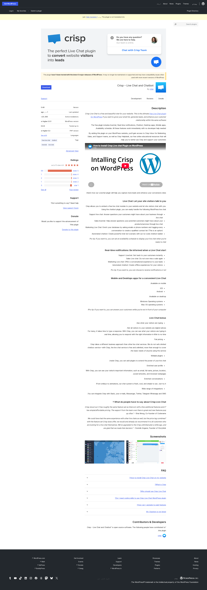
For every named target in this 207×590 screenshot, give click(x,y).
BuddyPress (39, 568)
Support (44, 98)
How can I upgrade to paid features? (151, 505)
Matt (42, 562)
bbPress (41, 565)
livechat (44, 145)
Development (136, 98)
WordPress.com (38, 558)
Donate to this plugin (70, 229)
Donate (79, 565)
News (196, 562)
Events (80, 562)
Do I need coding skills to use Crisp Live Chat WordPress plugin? (140, 498)
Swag (80, 568)
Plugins (157, 565)
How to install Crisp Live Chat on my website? (147, 478)
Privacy (195, 568)
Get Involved (78, 558)
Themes (157, 562)
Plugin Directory (192, 11)
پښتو (176, 578)
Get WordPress (10, 4)
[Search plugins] (175, 24)
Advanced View (72, 151)
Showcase (156, 558)
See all (43, 190)
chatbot (54, 140)
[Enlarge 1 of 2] (163, 443)
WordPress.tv (116, 568)
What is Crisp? (160, 485)
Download (46, 87)
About (196, 558)
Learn (120, 558)
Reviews (150, 98)
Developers (117, 565)
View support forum (70, 208)
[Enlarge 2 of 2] (122, 443)
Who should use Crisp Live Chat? (153, 491)
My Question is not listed (156, 512)
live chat (51, 145)
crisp (152, 89)
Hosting (195, 565)
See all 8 (44, 135)
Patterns (157, 568)
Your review (73, 190)
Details (161, 98)
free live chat (46, 140)
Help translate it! (89, 17)
